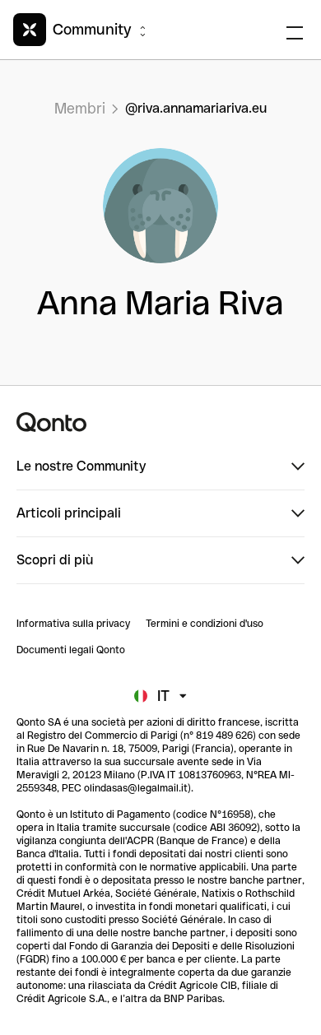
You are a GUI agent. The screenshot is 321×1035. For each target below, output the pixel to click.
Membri (79, 108)
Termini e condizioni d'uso (204, 623)
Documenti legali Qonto (70, 650)
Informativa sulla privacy (73, 623)
